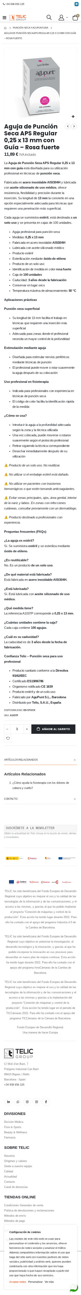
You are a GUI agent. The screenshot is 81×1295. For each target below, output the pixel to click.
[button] (63, 17)
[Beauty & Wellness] (46, 1102)
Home (5, 28)
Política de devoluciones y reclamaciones (29, 1210)
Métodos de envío (15, 1215)
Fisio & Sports (12, 1127)
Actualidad (10, 1176)
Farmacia (9, 1137)
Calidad (8, 1171)
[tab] (40, 760)
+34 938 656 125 (14, 4)
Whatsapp (18, 1102)
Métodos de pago (14, 1220)
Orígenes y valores (15, 1161)
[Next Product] (74, 126)
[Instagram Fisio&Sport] (36, 1102)
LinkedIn (8, 1102)
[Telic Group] (18, 17)
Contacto (9, 1181)
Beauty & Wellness (15, 1132)
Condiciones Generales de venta (23, 1205)
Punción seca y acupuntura (30, 28)
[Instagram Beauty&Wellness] (27, 1102)
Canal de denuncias (16, 1187)
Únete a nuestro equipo (18, 1166)
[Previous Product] (68, 126)
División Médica (13, 1121)
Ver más (49, 1281)
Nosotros (9, 1155)
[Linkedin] (77, 4)
